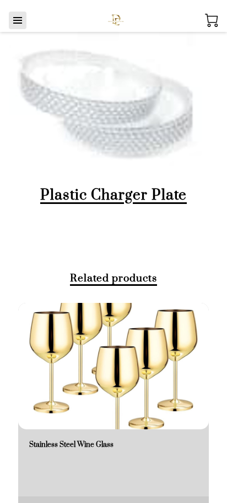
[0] (211, 20)
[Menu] (17, 20)
